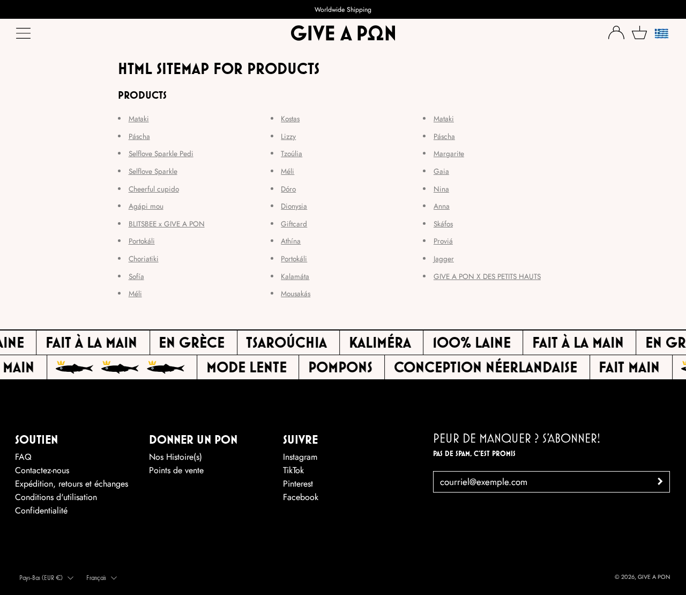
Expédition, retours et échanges (71, 484)
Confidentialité (41, 510)
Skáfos (443, 223)
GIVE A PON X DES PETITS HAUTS (487, 276)
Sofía (136, 276)
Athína (291, 241)
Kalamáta (295, 276)
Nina (441, 188)
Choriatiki (144, 258)
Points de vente (176, 470)
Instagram (300, 457)
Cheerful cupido (154, 188)
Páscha (139, 136)
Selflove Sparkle (153, 171)
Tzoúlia (291, 153)
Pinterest (298, 484)
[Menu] (24, 36)
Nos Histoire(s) (175, 457)
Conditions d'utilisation (56, 497)
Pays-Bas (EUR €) (41, 577)
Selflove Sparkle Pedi (161, 153)
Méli (135, 293)
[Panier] (639, 32)
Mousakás (295, 293)
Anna (442, 206)
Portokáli (142, 241)
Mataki (139, 118)
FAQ (23, 457)
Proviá (443, 241)
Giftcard (294, 223)
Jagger (444, 258)
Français (96, 577)
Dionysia (294, 206)
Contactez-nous (42, 470)
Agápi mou (146, 206)
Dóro (288, 188)
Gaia (441, 171)
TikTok (293, 470)
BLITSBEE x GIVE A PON (167, 223)
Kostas (290, 118)
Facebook (300, 497)
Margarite (449, 153)
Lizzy (288, 136)
